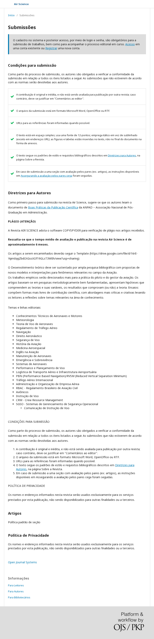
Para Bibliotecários (19, 597)
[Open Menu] (8, 4)
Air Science (21, 4)
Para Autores (16, 591)
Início (11, 15)
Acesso (130, 44)
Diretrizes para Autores (122, 155)
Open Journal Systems (22, 562)
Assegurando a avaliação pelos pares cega (46, 175)
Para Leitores (16, 585)
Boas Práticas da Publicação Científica (53, 207)
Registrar (51, 48)
